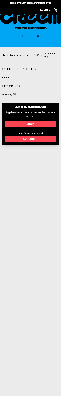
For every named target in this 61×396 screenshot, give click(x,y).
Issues (26, 55)
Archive (14, 55)
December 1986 (49, 55)
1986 (36, 55)
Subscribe (30, 138)
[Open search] (50, 10)
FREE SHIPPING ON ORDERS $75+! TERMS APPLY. (30, 2)
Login (30, 123)
